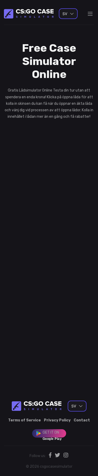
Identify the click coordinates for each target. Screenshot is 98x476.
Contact (82, 420)
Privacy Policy (57, 420)
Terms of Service (24, 420)
